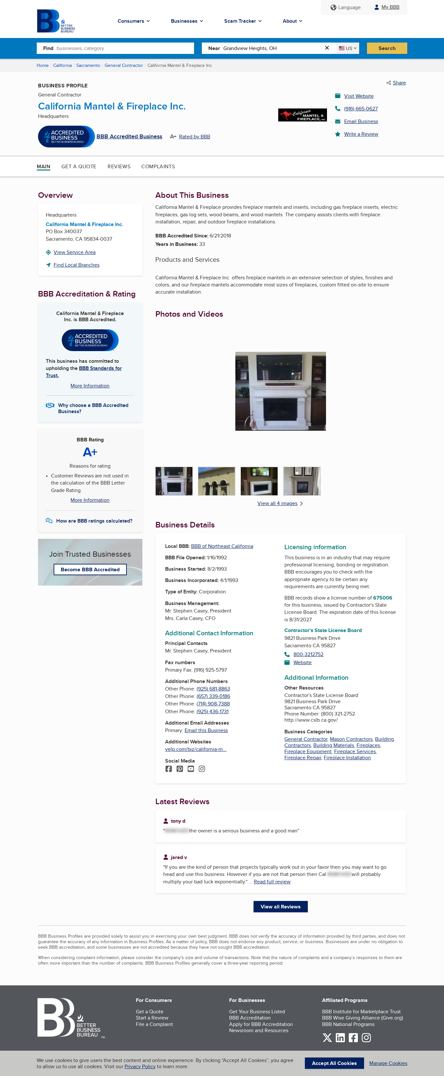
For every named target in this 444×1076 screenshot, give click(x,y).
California (62, 65)
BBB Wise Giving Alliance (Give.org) (362, 1017)
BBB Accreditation (250, 1017)
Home (43, 65)
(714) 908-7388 (213, 703)
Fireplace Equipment (308, 751)
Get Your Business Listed (257, 1011)
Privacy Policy (140, 1066)
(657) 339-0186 (213, 696)
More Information (90, 386)
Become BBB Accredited (90, 569)
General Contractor (124, 65)
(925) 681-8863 (213, 688)
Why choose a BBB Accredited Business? (93, 407)
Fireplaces (368, 745)
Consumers (131, 21)
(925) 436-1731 (213, 711)
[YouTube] (190, 769)
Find (48, 48)
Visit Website (359, 96)
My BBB (390, 7)
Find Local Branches (76, 265)
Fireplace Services (355, 751)
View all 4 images (277, 503)
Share (399, 82)
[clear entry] (328, 48)
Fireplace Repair (302, 757)
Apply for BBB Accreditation (261, 1024)
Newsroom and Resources (258, 1030)
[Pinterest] (179, 769)
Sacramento (88, 65)
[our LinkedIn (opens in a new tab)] (340, 1041)
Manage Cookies (388, 1063)
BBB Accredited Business (129, 136)
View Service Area (75, 252)
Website (303, 662)
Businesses (184, 21)
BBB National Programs (348, 1024)
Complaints (158, 166)
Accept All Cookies (334, 1063)
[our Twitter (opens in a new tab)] (327, 1041)
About (290, 21)
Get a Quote (79, 166)
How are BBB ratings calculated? (94, 521)
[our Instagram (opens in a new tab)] (366, 1041)
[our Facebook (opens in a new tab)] (353, 1041)
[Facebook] (168, 769)
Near (214, 48)
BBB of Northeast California (222, 546)
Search (387, 48)
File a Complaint (154, 1024)
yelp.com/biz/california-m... (196, 749)
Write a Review (361, 134)
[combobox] (125, 48)
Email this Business (206, 730)
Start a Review (152, 1017)
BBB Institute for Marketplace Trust (361, 1011)
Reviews (119, 166)
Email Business (361, 121)
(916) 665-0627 (361, 109)
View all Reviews (281, 906)
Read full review (272, 881)
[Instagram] (201, 769)
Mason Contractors (351, 739)
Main (43, 166)
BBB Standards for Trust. (84, 371)
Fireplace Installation (347, 757)
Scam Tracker (240, 21)
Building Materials (333, 745)
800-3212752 (308, 654)
